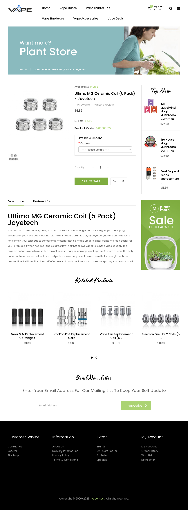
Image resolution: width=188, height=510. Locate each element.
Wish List (146, 455)
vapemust (98, 498)
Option (85, 143)
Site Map (13, 455)
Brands (101, 446)
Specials (102, 460)
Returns (12, 451)
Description (16, 201)
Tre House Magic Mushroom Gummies (168, 145)
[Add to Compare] (23, 310)
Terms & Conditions (65, 460)
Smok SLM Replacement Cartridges (27, 336)
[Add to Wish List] (31, 310)
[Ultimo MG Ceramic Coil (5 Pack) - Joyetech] (13, 157)
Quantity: (80, 167)
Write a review (104, 105)
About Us (58, 446)
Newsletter (148, 460)
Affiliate (102, 455)
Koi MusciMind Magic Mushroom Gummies (168, 111)
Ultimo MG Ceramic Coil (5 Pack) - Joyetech (60, 69)
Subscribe (135, 406)
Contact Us (15, 446)
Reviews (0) (41, 201)
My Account (149, 446)
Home (23, 69)
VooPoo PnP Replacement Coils (72, 336)
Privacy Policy (61, 455)
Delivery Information (65, 451)
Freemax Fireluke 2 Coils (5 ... (161, 336)
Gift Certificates (107, 451)
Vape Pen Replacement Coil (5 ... (116, 336)
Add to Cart (91, 180)
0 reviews (83, 105)
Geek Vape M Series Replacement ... (169, 177)
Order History (149, 451)
